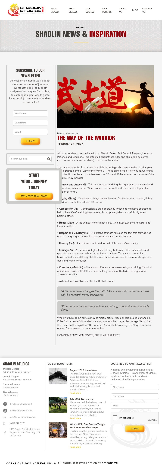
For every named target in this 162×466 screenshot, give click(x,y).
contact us (147, 10)
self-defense (107, 10)
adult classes (55, 10)
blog (135, 10)
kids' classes (90, 10)
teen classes (73, 10)
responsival (110, 463)
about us (122, 10)
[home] (26, 10)
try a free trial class (34, 196)
